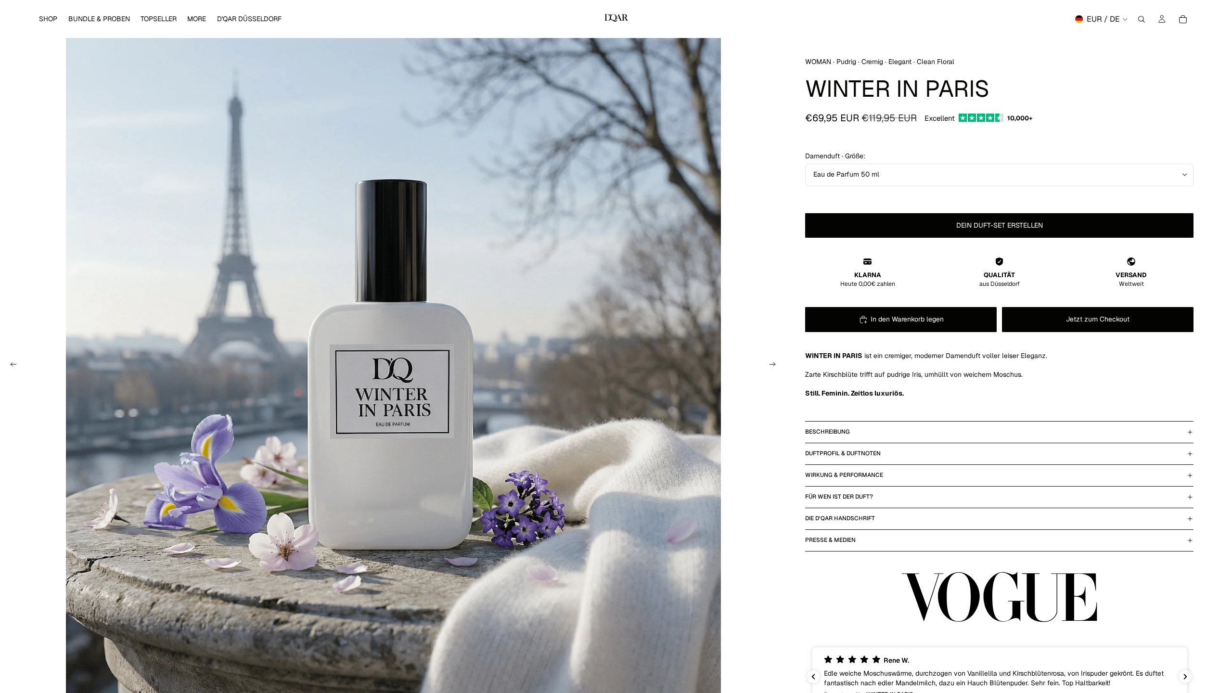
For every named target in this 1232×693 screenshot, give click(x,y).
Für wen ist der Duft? (839, 496)
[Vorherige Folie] (10, 365)
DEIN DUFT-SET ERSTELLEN (999, 225)
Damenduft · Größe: (835, 156)
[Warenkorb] (1183, 19)
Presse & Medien (830, 540)
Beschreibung (827, 432)
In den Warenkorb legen (907, 319)
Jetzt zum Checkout (1097, 319)
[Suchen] (1141, 19)
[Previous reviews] (813, 676)
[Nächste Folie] (775, 365)
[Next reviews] (1185, 676)
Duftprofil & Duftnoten (843, 453)
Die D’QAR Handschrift (840, 518)
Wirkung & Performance (844, 475)
